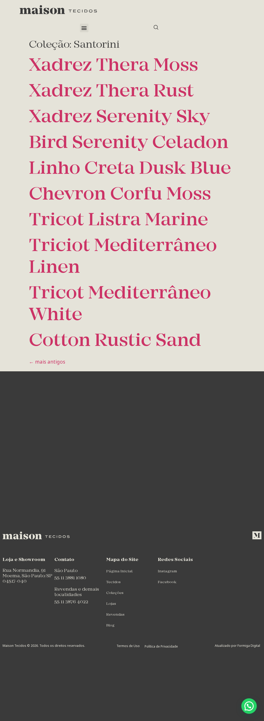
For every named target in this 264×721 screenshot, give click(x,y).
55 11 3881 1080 (70, 578)
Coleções (114, 593)
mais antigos (47, 361)
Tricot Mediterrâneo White (120, 304)
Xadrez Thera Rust (111, 92)
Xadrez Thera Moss (113, 66)
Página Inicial (119, 571)
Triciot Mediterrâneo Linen (123, 257)
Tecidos (113, 582)
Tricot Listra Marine (118, 221)
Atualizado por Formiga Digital (237, 645)
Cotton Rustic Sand (115, 341)
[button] (84, 28)
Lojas (111, 604)
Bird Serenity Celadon (128, 143)
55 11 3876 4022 (71, 602)
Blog (110, 625)
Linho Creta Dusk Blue (130, 169)
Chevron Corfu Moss (120, 195)
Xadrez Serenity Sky (119, 118)
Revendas (115, 615)
